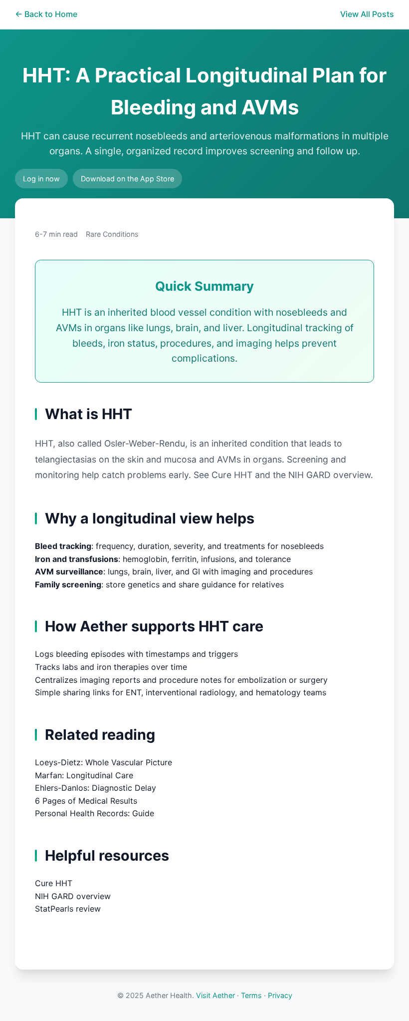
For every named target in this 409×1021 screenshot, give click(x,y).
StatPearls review (68, 909)
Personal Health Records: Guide (94, 813)
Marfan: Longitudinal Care (84, 775)
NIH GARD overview (328, 475)
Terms (251, 995)
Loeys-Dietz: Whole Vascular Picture (103, 762)
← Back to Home (46, 14)
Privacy (280, 995)
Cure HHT (231, 475)
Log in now (41, 178)
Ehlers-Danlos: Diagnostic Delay (95, 788)
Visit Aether (215, 995)
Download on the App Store (127, 178)
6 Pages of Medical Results (86, 801)
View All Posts (367, 14)
